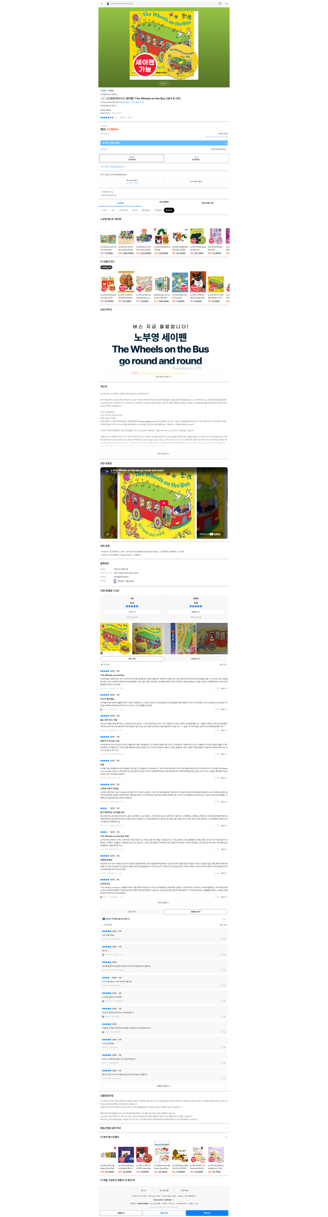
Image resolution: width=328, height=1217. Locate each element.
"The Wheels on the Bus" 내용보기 (164, 680)
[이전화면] (101, 3)
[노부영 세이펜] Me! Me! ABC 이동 (216, 241)
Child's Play (105, 113)
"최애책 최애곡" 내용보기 (164, 864)
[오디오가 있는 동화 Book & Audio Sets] (142, 551)
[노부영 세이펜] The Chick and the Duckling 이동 (198, 1160)
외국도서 (104, 551)
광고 (196, 1204)
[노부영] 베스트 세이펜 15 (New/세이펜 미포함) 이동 (144, 241)
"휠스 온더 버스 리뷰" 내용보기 (164, 723)
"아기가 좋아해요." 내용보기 (164, 702)
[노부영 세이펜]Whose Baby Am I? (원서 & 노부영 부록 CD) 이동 (216, 1160)
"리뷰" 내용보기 (164, 769)
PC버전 (164, 1204)
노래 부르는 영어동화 (168, 551)
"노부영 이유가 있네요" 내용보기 (164, 793)
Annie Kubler (105, 110)
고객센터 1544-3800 (139, 1196)
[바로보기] (180, 638)
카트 (226, 3)
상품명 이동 (108, 289)
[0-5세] (181, 551)
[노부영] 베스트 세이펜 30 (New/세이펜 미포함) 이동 (126, 239)
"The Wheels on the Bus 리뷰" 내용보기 (164, 841)
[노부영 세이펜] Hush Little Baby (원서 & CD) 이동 (126, 1160)
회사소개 (172, 1204)
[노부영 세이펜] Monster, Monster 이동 (198, 241)
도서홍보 (191, 1204)
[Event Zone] (126, 555)
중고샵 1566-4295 (169, 1196)
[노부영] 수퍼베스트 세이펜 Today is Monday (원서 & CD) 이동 (144, 1160)
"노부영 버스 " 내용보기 (164, 888)
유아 (122, 551)
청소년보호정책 (155, 1204)
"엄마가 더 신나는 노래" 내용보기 (164, 745)
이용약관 (133, 1204)
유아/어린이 (114, 551)
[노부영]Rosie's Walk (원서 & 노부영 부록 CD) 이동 (180, 1160)
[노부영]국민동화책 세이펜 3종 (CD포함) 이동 (180, 241)
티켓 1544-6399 (154, 1196)
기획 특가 (137, 555)
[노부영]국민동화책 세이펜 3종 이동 (162, 241)
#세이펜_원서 (106, 267)
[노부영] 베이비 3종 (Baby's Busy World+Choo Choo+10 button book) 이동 (108, 1160)
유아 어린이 (114, 555)
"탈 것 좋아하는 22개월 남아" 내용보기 (164, 817)
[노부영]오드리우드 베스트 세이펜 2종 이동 (108, 245)
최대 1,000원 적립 (218, 149)
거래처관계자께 (181, 1204)
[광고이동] (220, 3)
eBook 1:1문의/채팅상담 (186, 1196)
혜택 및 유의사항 (132, 617)
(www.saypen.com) (148, 421)
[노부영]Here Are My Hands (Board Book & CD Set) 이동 (162, 1157)
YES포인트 (104, 133)
